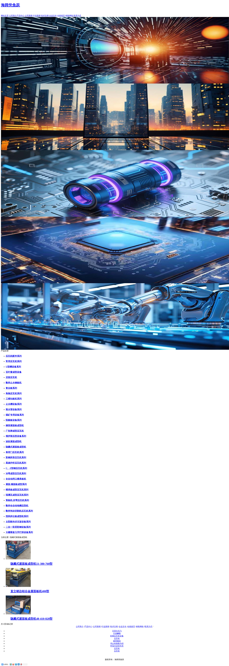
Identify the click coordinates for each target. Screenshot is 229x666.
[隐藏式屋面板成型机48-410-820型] (18, 614)
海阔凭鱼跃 (10, 5)
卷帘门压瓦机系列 (15, 452)
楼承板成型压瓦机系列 (17, 489)
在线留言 (61, 16)
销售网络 (69, 16)
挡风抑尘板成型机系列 (17, 516)
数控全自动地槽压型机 (17, 505)
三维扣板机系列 (14, 398)
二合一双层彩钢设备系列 (18, 527)
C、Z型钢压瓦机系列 (16, 468)
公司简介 (13, 16)
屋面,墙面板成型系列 (16, 484)
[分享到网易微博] (21, 664)
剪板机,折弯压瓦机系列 (17, 500)
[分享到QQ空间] (10, 664)
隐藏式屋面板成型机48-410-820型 (31, 618)
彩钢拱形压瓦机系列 (16, 457)
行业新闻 (37, 16)
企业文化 (53, 16)
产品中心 (20, 16)
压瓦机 (117, 638)
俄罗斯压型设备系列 (16, 436)
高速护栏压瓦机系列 (16, 463)
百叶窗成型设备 (14, 372)
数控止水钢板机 (14, 382)
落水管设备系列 (14, 409)
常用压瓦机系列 (14, 361)
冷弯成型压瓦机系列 (16, 473)
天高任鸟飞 (117, 631)
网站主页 (5, 16)
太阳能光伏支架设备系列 (18, 521)
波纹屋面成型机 (14, 441)
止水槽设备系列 (14, 404)
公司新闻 (28, 16)
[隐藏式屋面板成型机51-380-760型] (18, 559)
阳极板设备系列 (14, 420)
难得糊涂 (117, 641)
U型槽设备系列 (13, 366)
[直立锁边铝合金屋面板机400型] (18, 586)
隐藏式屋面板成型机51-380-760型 (31, 563)
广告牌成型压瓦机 (15, 431)
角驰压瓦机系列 (14, 393)
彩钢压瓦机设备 (117, 636)
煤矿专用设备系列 (15, 415)
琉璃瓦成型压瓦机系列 (17, 495)
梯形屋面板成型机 (15, 425)
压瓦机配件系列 (14, 356)
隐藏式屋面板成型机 (16, 447)
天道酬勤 (117, 633)
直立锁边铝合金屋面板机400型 (29, 591)
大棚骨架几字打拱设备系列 (19, 532)
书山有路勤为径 (117, 643)
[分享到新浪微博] (13, 664)
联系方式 (77, 16)
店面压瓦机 (11, 377)
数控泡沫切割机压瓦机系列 (19, 511)
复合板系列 (11, 388)
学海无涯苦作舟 (117, 646)
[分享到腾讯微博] (16, 664)
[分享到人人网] (18, 664)
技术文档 (45, 16)
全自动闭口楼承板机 (16, 479)
